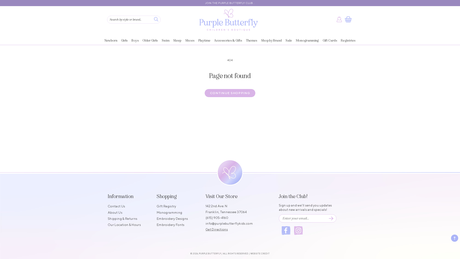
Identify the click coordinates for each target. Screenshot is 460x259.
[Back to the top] (454, 238)
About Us (115, 212)
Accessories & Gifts (228, 40)
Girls (124, 40)
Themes (251, 40)
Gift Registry (166, 206)
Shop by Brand (271, 40)
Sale (289, 40)
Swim (165, 40)
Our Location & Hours (124, 225)
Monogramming (307, 40)
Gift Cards (330, 40)
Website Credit (260, 253)
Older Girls (150, 40)
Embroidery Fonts (171, 225)
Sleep (177, 40)
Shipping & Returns (122, 219)
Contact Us (116, 206)
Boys (135, 40)
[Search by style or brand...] (156, 19)
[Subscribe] (330, 218)
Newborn (111, 40)
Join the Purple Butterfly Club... (230, 3)
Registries (348, 40)
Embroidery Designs (172, 219)
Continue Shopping (230, 93)
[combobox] (134, 20)
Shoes (190, 40)
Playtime (204, 40)
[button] (349, 19)
